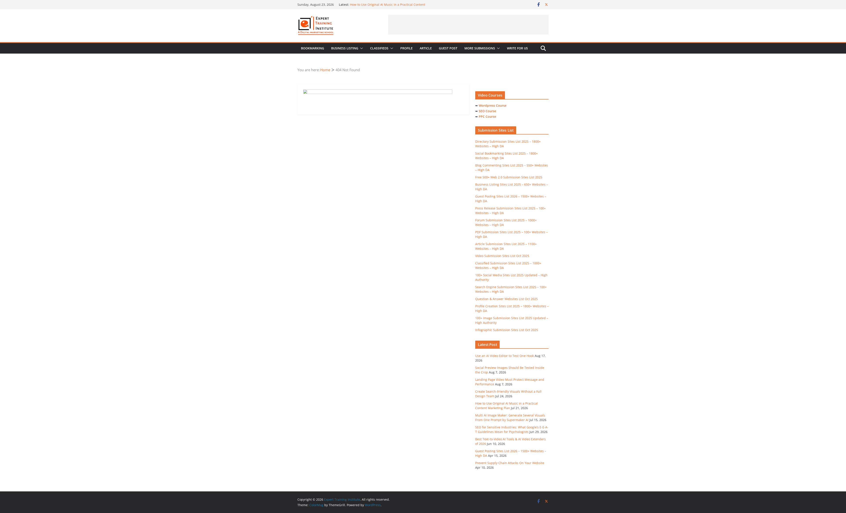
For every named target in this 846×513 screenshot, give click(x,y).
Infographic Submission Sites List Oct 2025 (506, 330)
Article (426, 48)
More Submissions (479, 48)
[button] (360, 48)
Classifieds (379, 48)
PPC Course (487, 116)
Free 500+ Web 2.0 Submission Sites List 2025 (508, 177)
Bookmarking (312, 48)
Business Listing (344, 48)
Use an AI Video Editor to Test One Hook (504, 356)
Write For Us (517, 48)
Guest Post (448, 48)
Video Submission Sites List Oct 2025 (502, 256)
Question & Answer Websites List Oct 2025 (506, 299)
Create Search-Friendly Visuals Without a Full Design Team (393, 4)
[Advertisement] (468, 25)
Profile (406, 48)
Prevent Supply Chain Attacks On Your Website (509, 463)
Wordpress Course (492, 105)
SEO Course (487, 111)
